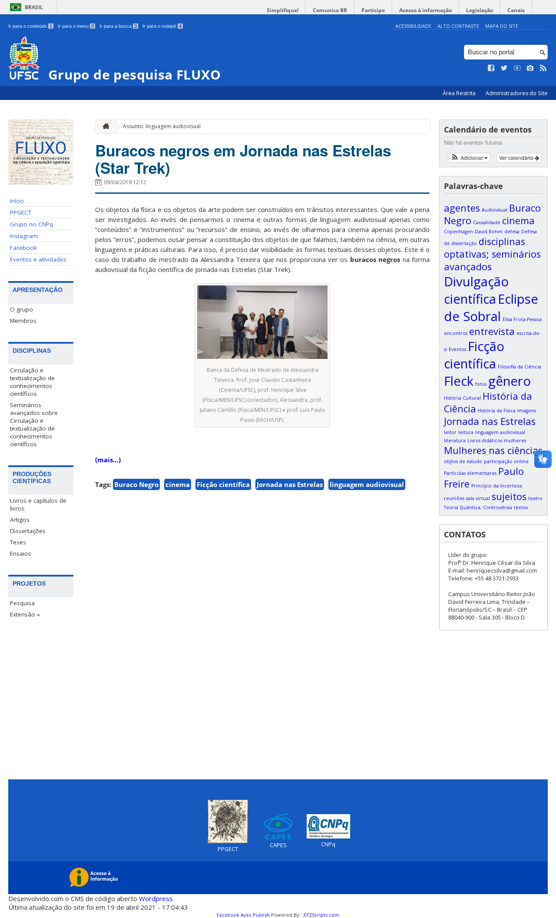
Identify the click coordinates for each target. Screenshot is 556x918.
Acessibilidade (413, 26)
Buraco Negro (136, 484)
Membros (23, 321)
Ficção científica (223, 484)
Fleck (458, 381)
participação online (506, 461)
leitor (450, 432)
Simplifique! (282, 10)
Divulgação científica (476, 290)
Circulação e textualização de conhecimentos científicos (32, 382)
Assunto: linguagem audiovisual (162, 126)
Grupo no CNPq (31, 224)
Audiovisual (494, 210)
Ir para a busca (118, 26)
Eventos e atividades (38, 259)
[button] (469, 157)
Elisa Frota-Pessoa (522, 319)
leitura (465, 432)
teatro (535, 498)
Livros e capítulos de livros (38, 504)
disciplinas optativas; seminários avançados (492, 254)
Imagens (526, 411)
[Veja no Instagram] (530, 68)
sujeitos (509, 496)
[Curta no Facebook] (491, 68)
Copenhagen (458, 232)
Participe (373, 10)
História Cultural (462, 398)
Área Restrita (460, 93)
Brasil (34, 7)
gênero (509, 381)
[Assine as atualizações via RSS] (543, 68)
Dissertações (28, 531)
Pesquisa (22, 603)
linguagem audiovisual (367, 484)
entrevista (492, 331)
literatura (455, 440)
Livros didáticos (484, 440)
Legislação (479, 10)
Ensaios (20, 553)
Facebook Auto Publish (243, 914)
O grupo (21, 309)
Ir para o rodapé (162, 26)
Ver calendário (517, 157)
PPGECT (20, 212)
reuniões (454, 498)
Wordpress (156, 898)
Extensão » (25, 614)
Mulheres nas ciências (493, 450)
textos (521, 507)
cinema (177, 484)
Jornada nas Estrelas (290, 484)
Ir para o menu (76, 26)
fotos (480, 384)
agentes (462, 208)
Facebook (23, 248)
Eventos (457, 349)
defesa (512, 232)
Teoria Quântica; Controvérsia (478, 507)
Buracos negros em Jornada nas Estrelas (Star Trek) (243, 159)
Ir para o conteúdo (30, 26)
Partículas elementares (470, 473)
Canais (516, 10)
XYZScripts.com (321, 914)
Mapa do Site (501, 26)
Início (17, 201)
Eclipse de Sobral (491, 307)
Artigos (20, 520)
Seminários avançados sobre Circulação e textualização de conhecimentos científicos (34, 424)
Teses (18, 542)
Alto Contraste (458, 26)
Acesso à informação (425, 10)
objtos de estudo (463, 461)
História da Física (497, 411)
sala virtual (478, 498)
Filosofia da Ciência (519, 367)
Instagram (24, 236)
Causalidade (486, 222)
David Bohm (489, 232)
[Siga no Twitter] (504, 68)
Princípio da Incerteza (496, 486)
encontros (455, 333)
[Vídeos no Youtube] (517, 68)
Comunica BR (330, 10)
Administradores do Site (517, 93)
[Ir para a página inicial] (104, 126)
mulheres (515, 440)
